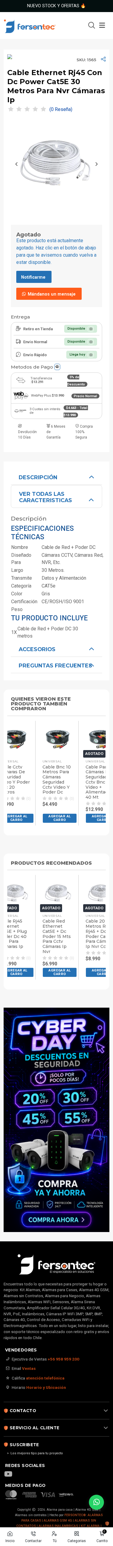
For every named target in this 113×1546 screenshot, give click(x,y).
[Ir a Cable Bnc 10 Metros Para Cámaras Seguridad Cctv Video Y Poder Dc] (58, 739)
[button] (60, 818)
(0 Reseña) (60, 109)
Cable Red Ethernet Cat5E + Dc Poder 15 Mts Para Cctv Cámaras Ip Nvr (56, 936)
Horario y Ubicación (46, 1387)
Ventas (29, 1368)
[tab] (56, 477)
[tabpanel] (56, 555)
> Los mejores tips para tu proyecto (35, 1453)
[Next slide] (96, 164)
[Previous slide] (16, 164)
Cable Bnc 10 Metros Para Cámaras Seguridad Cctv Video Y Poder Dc (56, 780)
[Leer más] (56, 1120)
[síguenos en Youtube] (11, 1474)
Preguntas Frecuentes (55, 665)
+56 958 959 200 (63, 1359)
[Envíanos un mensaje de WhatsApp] (96, 1502)
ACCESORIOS (37, 649)
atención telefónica (45, 1378)
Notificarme (33, 277)
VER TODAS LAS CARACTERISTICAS (45, 497)
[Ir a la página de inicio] (37, 25)
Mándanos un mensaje (51, 294)
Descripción (38, 477)
